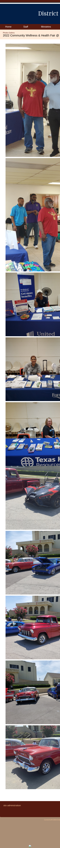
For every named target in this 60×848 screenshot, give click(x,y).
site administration (12, 805)
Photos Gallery (9, 33)
